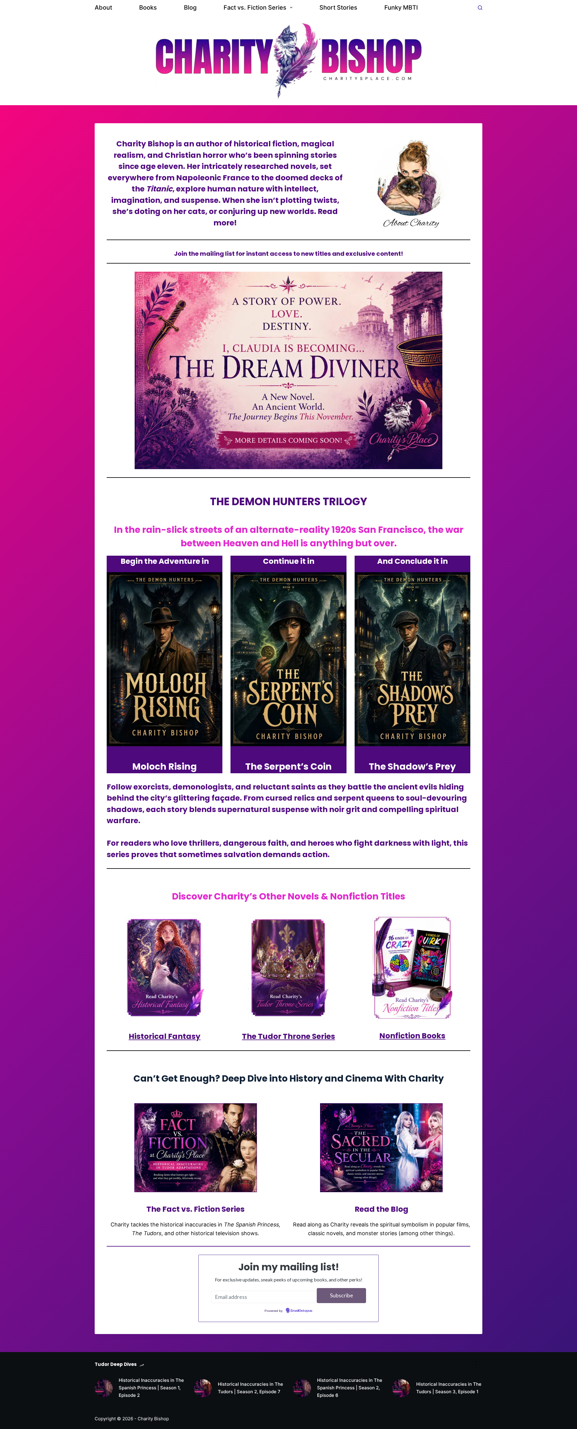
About (103, 7)
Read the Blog (381, 1209)
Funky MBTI (401, 7)
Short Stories (338, 7)
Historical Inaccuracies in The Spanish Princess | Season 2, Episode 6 (349, 1387)
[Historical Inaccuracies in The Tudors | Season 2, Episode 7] (203, 1388)
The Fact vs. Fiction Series (195, 1209)
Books (148, 7)
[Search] (480, 7)
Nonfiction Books (412, 1036)
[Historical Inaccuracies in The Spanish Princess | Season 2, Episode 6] (302, 1388)
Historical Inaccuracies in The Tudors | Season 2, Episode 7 (250, 1387)
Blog (190, 7)
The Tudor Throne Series (288, 1036)
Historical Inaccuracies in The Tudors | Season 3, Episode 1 (448, 1387)
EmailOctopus (301, 1310)
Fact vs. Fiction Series (255, 7)
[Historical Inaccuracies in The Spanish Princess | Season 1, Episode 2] (104, 1388)
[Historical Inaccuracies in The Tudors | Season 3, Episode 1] (401, 1388)
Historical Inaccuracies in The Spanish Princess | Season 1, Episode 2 (151, 1387)
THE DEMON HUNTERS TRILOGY (288, 501)
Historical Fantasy (164, 1036)
